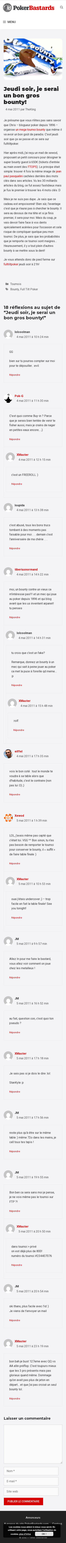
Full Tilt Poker (29, 289)
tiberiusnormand (26, 569)
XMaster (23, 454)
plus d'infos (25, 1534)
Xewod (19, 815)
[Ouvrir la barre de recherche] (61, 7)
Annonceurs (33, 1517)
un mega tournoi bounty (30, 129)
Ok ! (44, 1534)
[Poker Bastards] (29, 7)
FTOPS (32, 167)
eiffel (18, 751)
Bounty (14, 289)
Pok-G (19, 396)
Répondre (14, 374)
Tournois (15, 284)
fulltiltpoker (11, 264)
